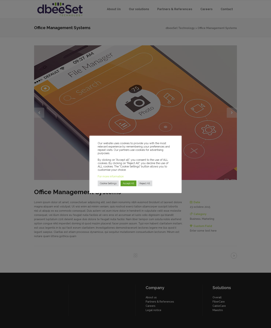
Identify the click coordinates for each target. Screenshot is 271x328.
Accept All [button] (128, 183)
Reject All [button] (145, 183)
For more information (111, 176)
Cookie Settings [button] (108, 183)
